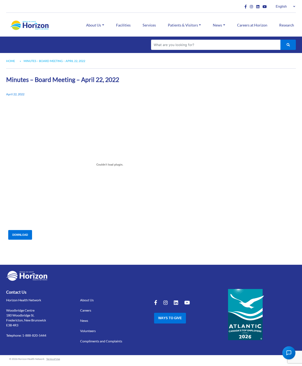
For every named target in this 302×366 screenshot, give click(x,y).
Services (149, 25)
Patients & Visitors (183, 25)
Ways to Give (170, 318)
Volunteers (88, 331)
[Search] (288, 45)
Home (10, 61)
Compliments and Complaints (101, 341)
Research (286, 25)
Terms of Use (53, 358)
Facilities (123, 25)
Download (20, 234)
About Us (93, 25)
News (217, 25)
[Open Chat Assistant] (288, 352)
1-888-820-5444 (34, 335)
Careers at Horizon (252, 25)
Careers (85, 310)
